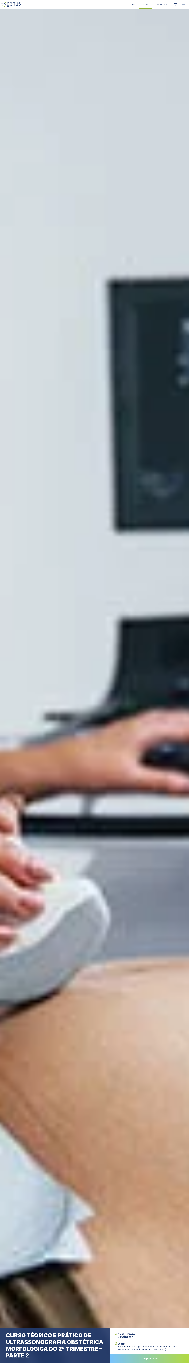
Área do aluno (162, 4)
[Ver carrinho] (175, 4)
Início (132, 4)
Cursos (145, 4)
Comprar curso (149, 1358)
